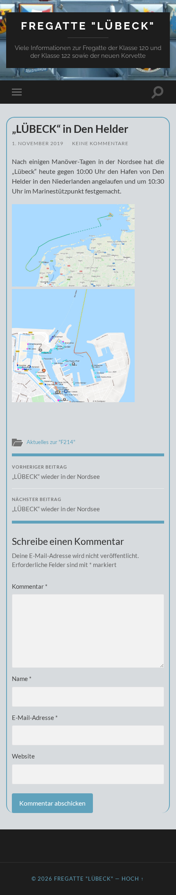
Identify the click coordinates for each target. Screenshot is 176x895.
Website (23, 756)
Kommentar (29, 586)
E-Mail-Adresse (35, 717)
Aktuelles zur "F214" (51, 442)
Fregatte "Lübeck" (88, 25)
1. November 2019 (37, 143)
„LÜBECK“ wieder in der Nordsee (56, 472)
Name (22, 678)
